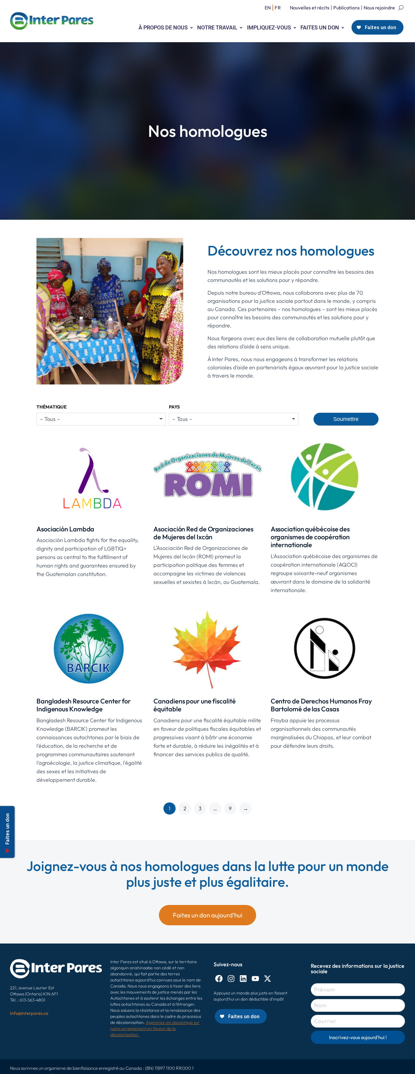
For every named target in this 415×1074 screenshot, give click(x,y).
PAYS (174, 407)
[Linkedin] (243, 978)
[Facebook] (219, 978)
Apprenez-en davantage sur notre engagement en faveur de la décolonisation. (155, 1028)
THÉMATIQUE (51, 407)
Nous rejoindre (379, 8)
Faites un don (319, 27)
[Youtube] (255, 978)
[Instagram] (231, 978)
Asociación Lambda (65, 529)
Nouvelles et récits (309, 8)
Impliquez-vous (269, 27)
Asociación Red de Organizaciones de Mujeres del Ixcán (203, 533)
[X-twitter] (267, 978)
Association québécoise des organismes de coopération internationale (310, 537)
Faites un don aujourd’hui (207, 915)
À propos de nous (163, 27)
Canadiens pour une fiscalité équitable (194, 705)
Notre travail (217, 27)
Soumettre (345, 419)
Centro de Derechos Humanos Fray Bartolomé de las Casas (321, 705)
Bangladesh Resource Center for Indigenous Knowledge (83, 705)
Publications (346, 8)
